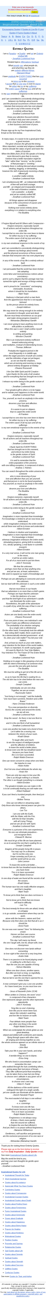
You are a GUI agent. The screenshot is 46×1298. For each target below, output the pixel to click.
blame (38, 84)
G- (43, 36)
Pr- (28, 40)
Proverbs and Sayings (14, 1243)
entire (11, 89)
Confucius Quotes (12, 1272)
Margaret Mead (23, 73)
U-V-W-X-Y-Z (24, 44)
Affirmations (26, 62)
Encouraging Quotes (11, 29)
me (19, 81)
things (31, 70)
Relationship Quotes (13, 1247)
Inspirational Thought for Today (17, 1175)
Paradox (12, 54)
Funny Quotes (24, 33)
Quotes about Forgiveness (15, 1208)
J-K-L (10, 40)
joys (30, 89)
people (16, 65)
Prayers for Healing (12, 1229)
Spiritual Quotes (11, 1258)
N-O (19, 40)
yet (32, 54)
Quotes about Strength (14, 1261)
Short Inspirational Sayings (15, 1179)
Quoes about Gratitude (14, 1218)
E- (36, 36)
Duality (22, 54)
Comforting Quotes (12, 1190)
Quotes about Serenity (14, 1254)
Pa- (24, 40)
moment (30, 81)
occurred (23, 79)
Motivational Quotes (13, 1236)
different (24, 70)
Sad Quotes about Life (14, 1251)
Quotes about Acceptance (15, 1182)
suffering (32, 86)
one (20, 84)
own (8, 94)
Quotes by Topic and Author (21, 1276)
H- (2, 40)
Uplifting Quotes (11, 1269)
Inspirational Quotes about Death (18, 1200)
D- (33, 36)
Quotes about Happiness (15, 1222)
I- (5, 40)
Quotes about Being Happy (15, 1226)
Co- (28, 36)
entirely (18, 70)
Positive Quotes (11, 1240)
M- (15, 40)
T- (16, 44)
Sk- (42, 40)
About (34, 33)
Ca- (23, 36)
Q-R (33, 40)
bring (15, 81)
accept (9, 84)
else (24, 84)
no (17, 84)
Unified (21, 56)
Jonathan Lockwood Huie (24, 59)
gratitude (12, 76)
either (14, 86)
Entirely (40, 54)
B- (13, 36)
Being (18, 36)
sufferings (23, 91)
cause (17, 89)
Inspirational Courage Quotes (16, 1197)
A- (10, 36)
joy (21, 86)
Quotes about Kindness (14, 1233)
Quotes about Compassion (15, 1193)
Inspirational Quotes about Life (23, 1155)
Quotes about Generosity (15, 1215)
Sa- (38, 40)
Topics (4, 36)
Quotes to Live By (30, 29)
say (21, 65)
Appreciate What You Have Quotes (19, 1186)
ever (42, 76)
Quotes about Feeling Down (16, 1204)
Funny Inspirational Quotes (15, 1211)
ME (26, 56)
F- (39, 36)
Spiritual (35, 62)
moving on (35, 16)
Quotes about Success (14, 1265)
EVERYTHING (25, 76)
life (27, 16)
